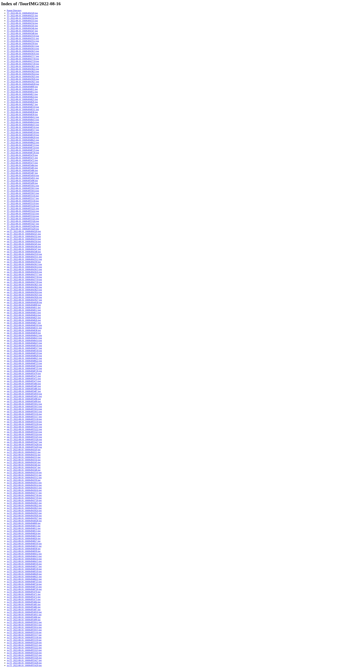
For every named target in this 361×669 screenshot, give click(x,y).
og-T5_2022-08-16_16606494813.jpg (24, 312)
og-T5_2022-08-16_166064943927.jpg (24, 300)
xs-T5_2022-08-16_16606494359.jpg (23, 480)
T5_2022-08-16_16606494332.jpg (22, 18)
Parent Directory (14, 10)
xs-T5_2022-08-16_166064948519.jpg (24, 571)
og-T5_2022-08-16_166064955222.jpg (24, 429)
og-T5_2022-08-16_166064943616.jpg (24, 272)
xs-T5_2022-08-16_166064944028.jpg (24, 521)
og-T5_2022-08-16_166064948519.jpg (24, 353)
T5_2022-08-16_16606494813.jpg (22, 94)
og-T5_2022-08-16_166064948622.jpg (24, 361)
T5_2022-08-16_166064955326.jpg (23, 221)
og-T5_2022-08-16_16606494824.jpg (24, 315)
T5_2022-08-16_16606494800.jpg (22, 86)
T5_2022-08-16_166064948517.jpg (23, 130)
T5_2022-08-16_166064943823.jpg (23, 71)
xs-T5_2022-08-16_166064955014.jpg (24, 627)
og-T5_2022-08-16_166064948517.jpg (24, 348)
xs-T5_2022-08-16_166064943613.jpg (24, 482)
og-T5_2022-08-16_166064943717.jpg (24, 274)
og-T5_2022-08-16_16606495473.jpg (24, 381)
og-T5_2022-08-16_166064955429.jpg (24, 447)
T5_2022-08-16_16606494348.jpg (22, 33)
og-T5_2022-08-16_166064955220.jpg (24, 424)
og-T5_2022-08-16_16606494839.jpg (24, 333)
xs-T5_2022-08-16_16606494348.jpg (23, 470)
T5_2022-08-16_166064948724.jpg (23, 147)
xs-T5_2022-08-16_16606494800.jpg (23, 523)
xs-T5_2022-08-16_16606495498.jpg (23, 617)
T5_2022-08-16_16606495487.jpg (22, 173)
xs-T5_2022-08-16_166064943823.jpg (24, 508)
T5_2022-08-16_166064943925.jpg (23, 76)
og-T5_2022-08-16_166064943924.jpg (24, 292)
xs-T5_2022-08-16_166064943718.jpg (24, 495)
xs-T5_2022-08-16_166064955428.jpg (24, 663)
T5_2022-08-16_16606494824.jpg (22, 97)
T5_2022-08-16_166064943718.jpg (23, 59)
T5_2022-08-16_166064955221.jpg (23, 208)
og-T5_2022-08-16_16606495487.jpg (24, 391)
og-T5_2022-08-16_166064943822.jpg (24, 287)
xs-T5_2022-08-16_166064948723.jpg (24, 581)
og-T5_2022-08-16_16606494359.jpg (24, 262)
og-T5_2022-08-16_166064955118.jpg (24, 419)
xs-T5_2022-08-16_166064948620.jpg (24, 574)
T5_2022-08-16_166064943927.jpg (23, 81)
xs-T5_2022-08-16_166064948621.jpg (24, 576)
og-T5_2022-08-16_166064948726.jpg (24, 371)
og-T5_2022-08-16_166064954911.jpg (24, 396)
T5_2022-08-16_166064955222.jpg (23, 211)
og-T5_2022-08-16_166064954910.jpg (24, 394)
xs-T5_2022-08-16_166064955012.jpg (24, 622)
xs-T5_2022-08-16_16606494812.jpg (23, 528)
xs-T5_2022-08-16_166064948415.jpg (24, 561)
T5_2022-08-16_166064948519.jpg (23, 135)
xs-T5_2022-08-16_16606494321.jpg (23, 452)
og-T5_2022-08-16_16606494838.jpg (24, 330)
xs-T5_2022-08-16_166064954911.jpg (24, 614)
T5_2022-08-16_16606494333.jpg (22, 20)
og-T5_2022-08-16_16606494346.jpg (24, 246)
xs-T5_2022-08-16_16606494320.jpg (23, 449)
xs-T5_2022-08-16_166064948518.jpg (24, 569)
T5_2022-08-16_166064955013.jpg (23, 188)
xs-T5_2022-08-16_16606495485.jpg (23, 604)
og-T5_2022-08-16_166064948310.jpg (24, 325)
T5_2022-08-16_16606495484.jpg (22, 165)
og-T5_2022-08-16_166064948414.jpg (24, 340)
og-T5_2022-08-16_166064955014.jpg (24, 409)
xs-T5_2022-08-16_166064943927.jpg (24, 518)
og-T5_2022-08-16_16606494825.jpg (24, 317)
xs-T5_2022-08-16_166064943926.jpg (24, 515)
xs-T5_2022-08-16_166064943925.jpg (24, 513)
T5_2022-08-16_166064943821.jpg (23, 66)
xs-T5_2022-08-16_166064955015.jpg (24, 630)
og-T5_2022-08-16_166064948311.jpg (24, 328)
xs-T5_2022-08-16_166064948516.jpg (24, 564)
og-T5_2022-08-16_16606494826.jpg (24, 320)
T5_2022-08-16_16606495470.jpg (22, 155)
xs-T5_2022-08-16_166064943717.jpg (24, 493)
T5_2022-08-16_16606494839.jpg (22, 114)
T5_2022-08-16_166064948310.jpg (23, 107)
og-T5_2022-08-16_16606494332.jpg (24, 236)
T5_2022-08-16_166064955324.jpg (23, 216)
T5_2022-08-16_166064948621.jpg (23, 140)
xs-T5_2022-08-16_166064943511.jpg (24, 475)
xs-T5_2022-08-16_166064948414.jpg (24, 559)
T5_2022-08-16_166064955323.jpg (23, 213)
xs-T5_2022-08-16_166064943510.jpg (24, 472)
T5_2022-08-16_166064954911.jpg (23, 178)
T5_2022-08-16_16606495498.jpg (22, 180)
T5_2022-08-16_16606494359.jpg (22, 43)
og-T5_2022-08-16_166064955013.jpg (24, 406)
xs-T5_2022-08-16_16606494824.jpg (23, 533)
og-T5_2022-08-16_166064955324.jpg (24, 434)
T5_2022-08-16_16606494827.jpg (22, 104)
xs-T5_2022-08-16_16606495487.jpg (23, 609)
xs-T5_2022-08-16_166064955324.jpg (24, 653)
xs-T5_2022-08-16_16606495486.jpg (23, 607)
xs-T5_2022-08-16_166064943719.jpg (24, 498)
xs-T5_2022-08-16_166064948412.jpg (24, 554)
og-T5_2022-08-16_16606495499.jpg (24, 401)
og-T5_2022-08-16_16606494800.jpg (24, 305)
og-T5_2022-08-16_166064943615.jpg (24, 269)
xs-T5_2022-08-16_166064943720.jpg (24, 500)
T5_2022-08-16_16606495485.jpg (22, 168)
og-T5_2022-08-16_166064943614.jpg (24, 267)
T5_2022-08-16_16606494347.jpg (22, 31)
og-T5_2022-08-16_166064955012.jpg (24, 404)
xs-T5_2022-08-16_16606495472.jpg (23, 597)
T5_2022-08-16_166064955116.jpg (23, 196)
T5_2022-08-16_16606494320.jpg (22, 13)
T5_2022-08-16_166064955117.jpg (23, 198)
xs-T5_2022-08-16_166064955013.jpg (24, 625)
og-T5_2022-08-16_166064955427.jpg (24, 442)
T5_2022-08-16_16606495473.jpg (22, 163)
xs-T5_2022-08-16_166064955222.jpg (24, 647)
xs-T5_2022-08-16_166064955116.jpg (24, 632)
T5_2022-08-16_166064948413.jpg (23, 119)
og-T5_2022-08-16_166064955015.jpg (24, 411)
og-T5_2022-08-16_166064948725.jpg (24, 368)
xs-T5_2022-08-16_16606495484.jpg (23, 602)
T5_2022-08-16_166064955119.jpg (23, 203)
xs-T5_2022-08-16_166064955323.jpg (24, 650)
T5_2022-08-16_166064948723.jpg (23, 145)
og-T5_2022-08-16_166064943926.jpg (24, 297)
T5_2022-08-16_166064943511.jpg (23, 38)
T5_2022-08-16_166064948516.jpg (23, 127)
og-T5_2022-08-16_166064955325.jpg (24, 437)
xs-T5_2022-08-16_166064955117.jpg (24, 635)
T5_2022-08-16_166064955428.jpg (23, 226)
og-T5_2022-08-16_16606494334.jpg (24, 241)
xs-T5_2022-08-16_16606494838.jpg (23, 548)
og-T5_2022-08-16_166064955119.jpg (24, 422)
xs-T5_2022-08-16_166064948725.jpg (24, 587)
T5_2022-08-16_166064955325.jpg (23, 218)
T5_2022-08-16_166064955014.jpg (23, 191)
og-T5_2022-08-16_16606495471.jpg (24, 376)
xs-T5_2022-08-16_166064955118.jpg (24, 637)
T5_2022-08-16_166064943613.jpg (23, 46)
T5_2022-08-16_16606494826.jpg (22, 102)
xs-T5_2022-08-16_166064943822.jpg (24, 505)
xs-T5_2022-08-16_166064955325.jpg (24, 655)
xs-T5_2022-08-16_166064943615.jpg (24, 488)
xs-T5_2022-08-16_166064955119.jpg (24, 640)
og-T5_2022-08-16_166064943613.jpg (24, 264)
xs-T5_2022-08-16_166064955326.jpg (24, 658)
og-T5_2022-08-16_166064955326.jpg (24, 439)
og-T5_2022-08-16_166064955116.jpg (24, 414)
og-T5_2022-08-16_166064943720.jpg (24, 282)
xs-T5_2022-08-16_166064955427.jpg (24, 660)
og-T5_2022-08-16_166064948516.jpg (24, 345)
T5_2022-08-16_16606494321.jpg (22, 15)
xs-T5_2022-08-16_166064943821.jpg (24, 503)
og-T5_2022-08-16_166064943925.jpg (24, 295)
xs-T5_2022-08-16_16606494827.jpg (23, 541)
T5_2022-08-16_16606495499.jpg (22, 183)
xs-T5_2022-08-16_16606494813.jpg (23, 531)
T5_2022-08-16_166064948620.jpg (23, 137)
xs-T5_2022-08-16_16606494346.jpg (23, 465)
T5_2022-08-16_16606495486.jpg (22, 170)
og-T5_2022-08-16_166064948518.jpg (24, 350)
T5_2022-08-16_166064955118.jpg (23, 201)
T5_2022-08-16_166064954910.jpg (23, 175)
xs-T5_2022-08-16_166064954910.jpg (24, 612)
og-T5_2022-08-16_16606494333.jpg (24, 239)
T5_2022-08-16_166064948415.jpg (23, 125)
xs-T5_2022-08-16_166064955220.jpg (24, 642)
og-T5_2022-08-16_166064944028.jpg (24, 302)
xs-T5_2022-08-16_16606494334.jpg (23, 460)
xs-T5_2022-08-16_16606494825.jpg (23, 536)
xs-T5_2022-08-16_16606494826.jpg (23, 538)
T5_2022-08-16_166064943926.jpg (23, 79)
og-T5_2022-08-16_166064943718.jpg (24, 277)
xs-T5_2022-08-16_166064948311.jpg (24, 546)
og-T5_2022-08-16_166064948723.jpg (24, 363)
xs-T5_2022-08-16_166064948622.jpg (24, 579)
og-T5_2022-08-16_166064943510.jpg (24, 254)
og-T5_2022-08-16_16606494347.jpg (24, 249)
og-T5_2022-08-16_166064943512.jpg (24, 259)
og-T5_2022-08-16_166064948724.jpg (24, 366)
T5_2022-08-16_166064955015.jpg (23, 193)
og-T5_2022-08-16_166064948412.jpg (24, 335)
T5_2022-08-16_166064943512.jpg (23, 41)
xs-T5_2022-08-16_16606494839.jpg (23, 551)
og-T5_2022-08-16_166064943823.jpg (24, 290)
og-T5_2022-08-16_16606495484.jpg (24, 383)
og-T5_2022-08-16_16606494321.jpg (24, 234)
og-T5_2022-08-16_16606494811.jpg (24, 307)
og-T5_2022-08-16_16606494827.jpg (24, 323)
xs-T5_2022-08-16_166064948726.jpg (24, 589)
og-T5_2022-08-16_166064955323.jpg (24, 432)
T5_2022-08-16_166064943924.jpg (23, 74)
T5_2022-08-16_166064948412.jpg (23, 117)
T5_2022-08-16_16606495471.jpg (22, 158)
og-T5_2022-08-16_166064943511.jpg (24, 257)
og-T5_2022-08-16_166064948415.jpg (24, 343)
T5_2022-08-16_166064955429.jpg (23, 229)
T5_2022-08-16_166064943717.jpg (23, 56)
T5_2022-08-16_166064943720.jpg (23, 64)
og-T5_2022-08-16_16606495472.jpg (24, 378)
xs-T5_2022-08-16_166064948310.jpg (24, 543)
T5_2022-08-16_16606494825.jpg (22, 99)
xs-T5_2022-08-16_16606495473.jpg (23, 599)
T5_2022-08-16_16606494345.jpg (22, 26)
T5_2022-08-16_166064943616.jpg (23, 53)
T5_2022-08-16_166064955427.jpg (23, 224)
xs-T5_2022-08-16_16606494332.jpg (23, 455)
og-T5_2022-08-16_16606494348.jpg (24, 251)
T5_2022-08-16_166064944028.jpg (23, 84)
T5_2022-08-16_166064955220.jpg (23, 206)
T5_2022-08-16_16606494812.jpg (22, 92)
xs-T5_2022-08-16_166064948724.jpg (24, 584)
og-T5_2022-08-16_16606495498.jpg (24, 399)
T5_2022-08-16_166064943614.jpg (23, 48)
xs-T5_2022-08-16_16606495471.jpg (23, 594)
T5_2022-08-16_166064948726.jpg (23, 152)
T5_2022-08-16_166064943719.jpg (23, 61)
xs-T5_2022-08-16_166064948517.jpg (24, 566)
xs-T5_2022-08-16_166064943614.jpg (24, 485)
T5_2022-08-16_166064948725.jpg (23, 150)
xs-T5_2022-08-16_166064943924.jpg (24, 510)
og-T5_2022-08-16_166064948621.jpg (24, 358)
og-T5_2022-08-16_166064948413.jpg (24, 338)
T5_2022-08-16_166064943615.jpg (23, 51)
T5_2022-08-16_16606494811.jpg (22, 89)
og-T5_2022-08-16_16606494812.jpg (24, 310)
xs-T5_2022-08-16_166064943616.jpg (24, 490)
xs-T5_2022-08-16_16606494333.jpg (23, 457)
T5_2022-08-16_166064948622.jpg (23, 142)
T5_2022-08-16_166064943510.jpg (23, 36)
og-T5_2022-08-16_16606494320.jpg (24, 231)
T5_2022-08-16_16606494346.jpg (22, 28)
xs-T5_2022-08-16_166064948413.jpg (24, 556)
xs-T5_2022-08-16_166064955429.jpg (24, 665)
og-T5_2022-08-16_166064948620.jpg (24, 356)
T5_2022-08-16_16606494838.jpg (22, 112)
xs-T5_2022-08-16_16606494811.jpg (23, 526)
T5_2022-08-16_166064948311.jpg (23, 109)
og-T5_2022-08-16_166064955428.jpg (24, 444)
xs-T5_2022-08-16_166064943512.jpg (24, 477)
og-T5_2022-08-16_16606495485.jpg (24, 386)
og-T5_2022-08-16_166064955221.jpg (24, 427)
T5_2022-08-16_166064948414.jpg (23, 122)
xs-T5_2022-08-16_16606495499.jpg (23, 620)
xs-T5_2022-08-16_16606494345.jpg (23, 462)
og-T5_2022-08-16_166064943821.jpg (24, 284)
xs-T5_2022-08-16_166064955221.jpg (24, 645)
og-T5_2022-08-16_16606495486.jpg (24, 389)
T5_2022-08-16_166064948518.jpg (23, 132)
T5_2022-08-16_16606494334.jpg (22, 23)
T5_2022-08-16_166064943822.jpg (23, 69)
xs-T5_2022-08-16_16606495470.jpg (23, 592)
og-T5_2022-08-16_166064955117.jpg (24, 416)
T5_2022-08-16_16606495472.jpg (22, 160)
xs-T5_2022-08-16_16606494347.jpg (23, 467)
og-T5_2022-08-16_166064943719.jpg (24, 279)
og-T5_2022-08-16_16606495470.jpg (24, 373)
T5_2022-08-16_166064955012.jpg (23, 185)
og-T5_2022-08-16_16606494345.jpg (24, 244)
